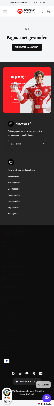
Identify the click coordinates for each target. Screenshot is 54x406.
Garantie (6, 305)
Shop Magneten (9, 331)
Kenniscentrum (9, 339)
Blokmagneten (13, 176)
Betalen (6, 301)
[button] (5, 11)
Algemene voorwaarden (13, 317)
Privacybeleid (8, 313)
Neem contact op (32, 99)
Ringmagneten (13, 207)
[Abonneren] (42, 143)
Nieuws (6, 347)
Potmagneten (13, 213)
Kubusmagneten (14, 195)
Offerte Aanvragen (11, 343)
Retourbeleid (8, 309)
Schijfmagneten (14, 182)
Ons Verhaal (8, 335)
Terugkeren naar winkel (27, 47)
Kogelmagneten (14, 201)
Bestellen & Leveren (11, 296)
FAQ (15, 99)
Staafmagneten (14, 189)
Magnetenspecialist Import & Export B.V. (29, 391)
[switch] (7, 401)
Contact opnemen (10, 292)
